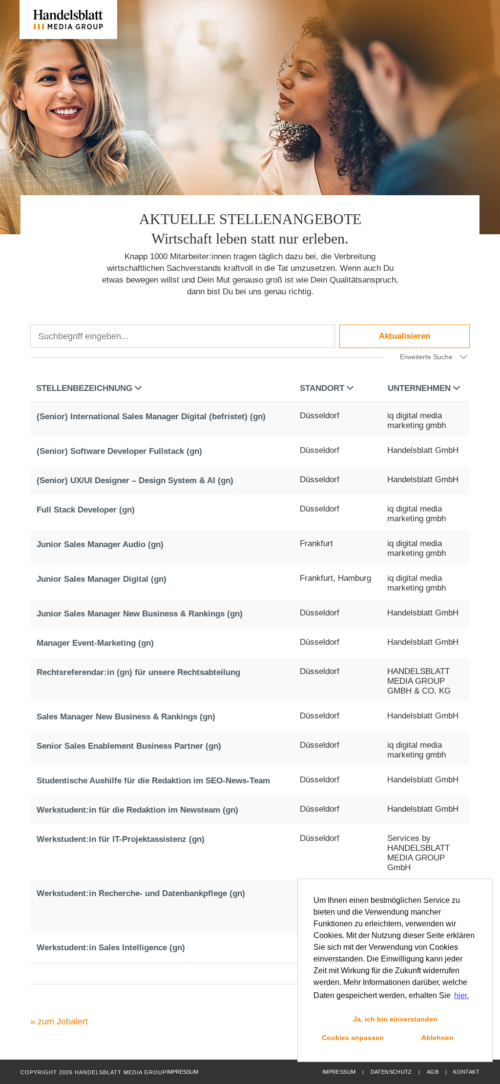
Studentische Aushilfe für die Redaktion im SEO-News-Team (153, 780)
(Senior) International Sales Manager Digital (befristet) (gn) (151, 416)
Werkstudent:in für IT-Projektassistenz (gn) (121, 839)
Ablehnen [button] (437, 1038)
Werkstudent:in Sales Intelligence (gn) (111, 947)
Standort (322, 388)
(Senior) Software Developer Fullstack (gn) (119, 451)
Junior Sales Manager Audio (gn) (100, 544)
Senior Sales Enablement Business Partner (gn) (129, 746)
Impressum (338, 1072)
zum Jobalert (63, 1021)
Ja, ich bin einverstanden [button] (395, 1019)
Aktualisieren (404, 336)
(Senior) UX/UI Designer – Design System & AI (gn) (135, 480)
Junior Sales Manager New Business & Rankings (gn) (140, 613)
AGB (432, 1072)
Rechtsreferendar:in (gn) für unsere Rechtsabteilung (138, 672)
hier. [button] (461, 995)
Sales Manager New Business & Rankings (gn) (126, 716)
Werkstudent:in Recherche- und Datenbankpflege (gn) (141, 893)
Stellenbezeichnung (84, 388)
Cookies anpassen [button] (353, 1038)
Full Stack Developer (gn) (86, 509)
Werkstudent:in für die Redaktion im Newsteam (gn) (137, 810)
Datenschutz (391, 1072)
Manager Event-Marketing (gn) (95, 643)
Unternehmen (419, 388)
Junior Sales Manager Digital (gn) (102, 579)
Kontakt (466, 1072)
